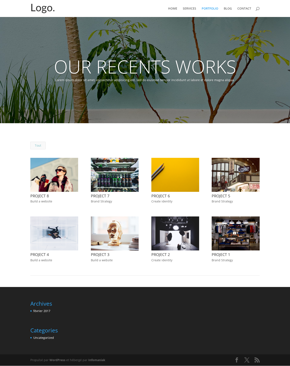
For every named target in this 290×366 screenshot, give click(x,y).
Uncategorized (43, 338)
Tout (38, 145)
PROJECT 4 (39, 254)
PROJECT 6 (160, 195)
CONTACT (244, 8)
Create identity (161, 201)
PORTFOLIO (210, 8)
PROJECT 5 (221, 195)
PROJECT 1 (221, 254)
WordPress (57, 360)
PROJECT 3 (100, 254)
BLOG (228, 8)
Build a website (41, 201)
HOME (172, 8)
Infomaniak (96, 360)
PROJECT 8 (39, 195)
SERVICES (189, 8)
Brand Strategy (101, 201)
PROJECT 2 (160, 254)
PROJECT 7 (100, 195)
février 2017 (41, 311)
